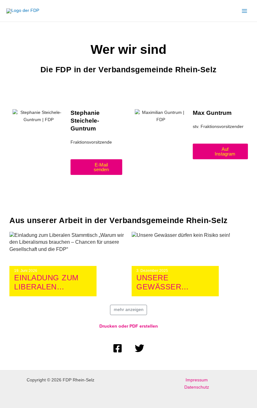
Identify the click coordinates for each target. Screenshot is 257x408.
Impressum (197, 380)
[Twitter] (139, 348)
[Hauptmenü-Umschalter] (244, 10)
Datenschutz (196, 387)
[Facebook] (117, 348)
